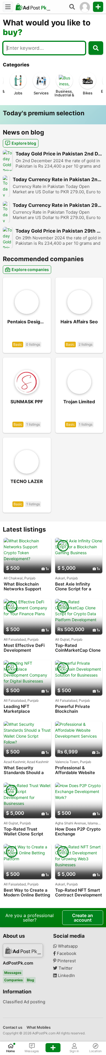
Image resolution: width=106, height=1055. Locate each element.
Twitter (65, 968)
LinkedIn (66, 975)
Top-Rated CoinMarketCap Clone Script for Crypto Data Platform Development (78, 648)
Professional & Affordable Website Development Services (78, 770)
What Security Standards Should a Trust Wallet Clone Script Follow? (24, 770)
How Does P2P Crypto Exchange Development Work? (78, 832)
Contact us (12, 1027)
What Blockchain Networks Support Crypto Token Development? (22, 587)
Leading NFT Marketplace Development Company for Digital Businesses (24, 709)
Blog (30, 980)
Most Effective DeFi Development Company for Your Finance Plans (24, 648)
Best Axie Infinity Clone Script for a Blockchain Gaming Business (75, 587)
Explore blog (24, 143)
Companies (13, 980)
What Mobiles (39, 1027)
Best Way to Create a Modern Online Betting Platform (27, 893)
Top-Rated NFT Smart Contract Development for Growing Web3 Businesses (78, 893)
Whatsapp (67, 946)
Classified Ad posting (24, 1001)
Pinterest (66, 960)
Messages (12, 972)
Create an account (82, 918)
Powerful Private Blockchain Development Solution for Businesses (78, 709)
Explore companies (30, 269)
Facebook (66, 953)
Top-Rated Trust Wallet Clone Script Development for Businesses (23, 832)
